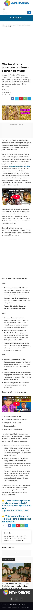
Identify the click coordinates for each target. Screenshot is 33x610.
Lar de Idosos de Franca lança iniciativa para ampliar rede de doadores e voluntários (15, 586)
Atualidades (16, 17)
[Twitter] (17, 98)
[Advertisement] (16, 44)
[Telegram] (29, 98)
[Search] (29, 12)
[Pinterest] (21, 98)
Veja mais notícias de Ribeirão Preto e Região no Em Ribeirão (16, 518)
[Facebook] (12, 98)
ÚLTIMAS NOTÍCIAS (8, 559)
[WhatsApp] (25, 98)
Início (3, 25)
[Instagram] (16, 599)
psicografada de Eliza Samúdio (19, 166)
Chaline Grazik (10, 547)
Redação (6, 90)
